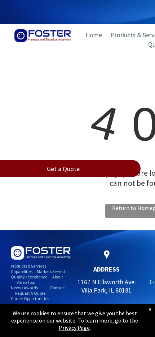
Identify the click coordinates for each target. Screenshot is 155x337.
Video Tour (26, 282)
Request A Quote (30, 293)
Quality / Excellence (29, 277)
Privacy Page (74, 327)
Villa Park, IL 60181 (106, 290)
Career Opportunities (30, 298)
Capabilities (21, 271)
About (57, 277)
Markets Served (51, 271)
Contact (57, 287)
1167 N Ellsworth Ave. (107, 282)
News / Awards (24, 287)
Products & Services (28, 266)
